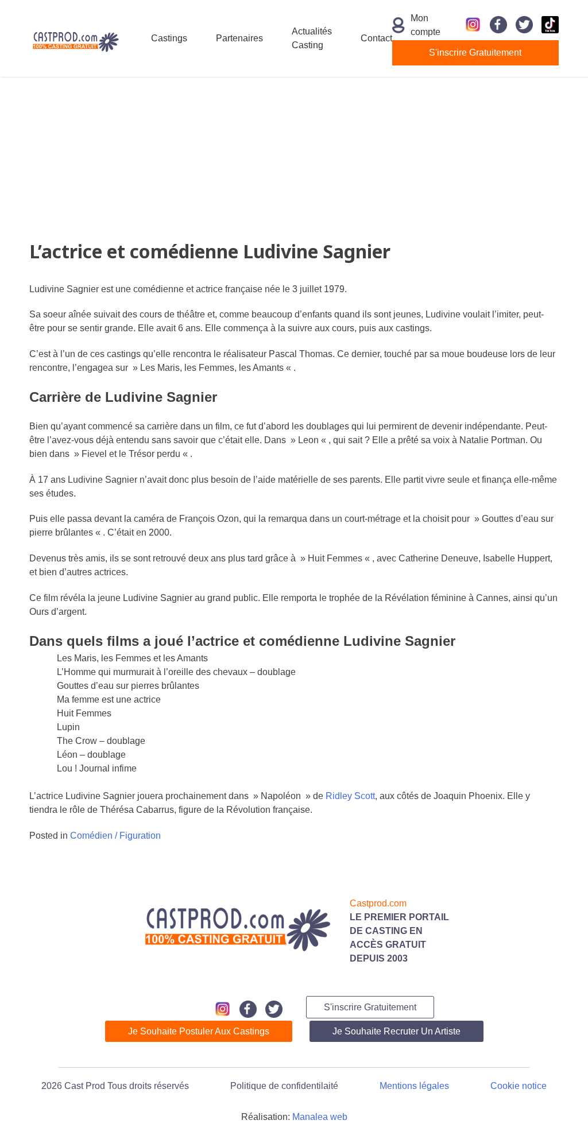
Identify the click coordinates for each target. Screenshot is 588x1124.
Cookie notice (518, 1086)
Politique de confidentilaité (284, 1086)
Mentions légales (414, 1086)
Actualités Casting (312, 38)
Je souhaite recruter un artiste (396, 1031)
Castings (169, 38)
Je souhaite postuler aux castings (198, 1031)
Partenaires (239, 38)
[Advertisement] (294, 157)
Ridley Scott (350, 796)
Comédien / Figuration (115, 835)
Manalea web (319, 1117)
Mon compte (419, 25)
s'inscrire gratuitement (475, 52)
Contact (376, 38)
